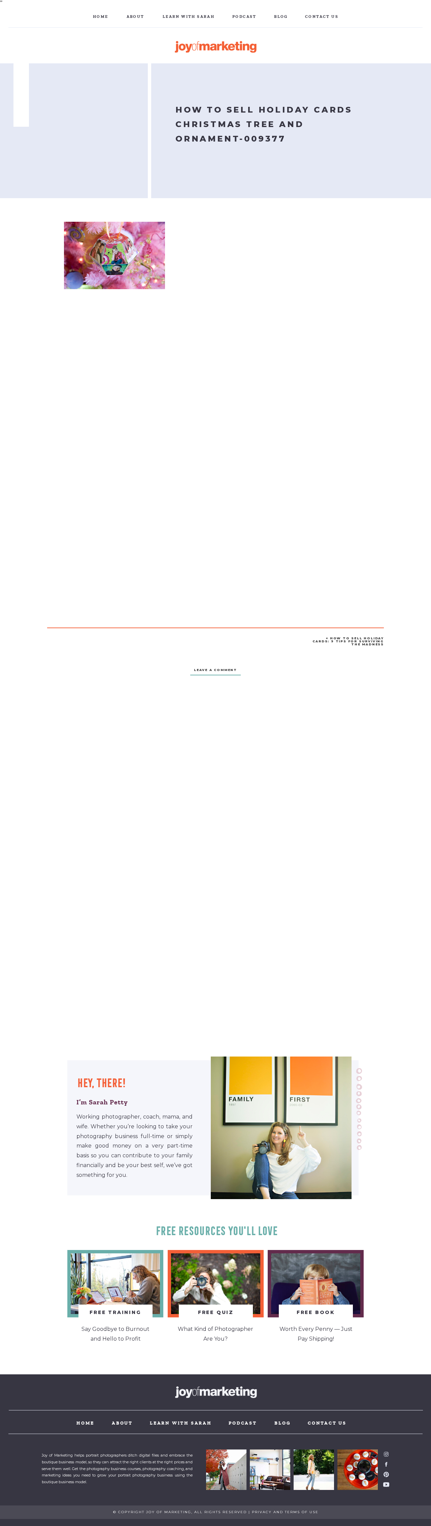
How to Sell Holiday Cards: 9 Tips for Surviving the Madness (348, 641)
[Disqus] (216, 779)
